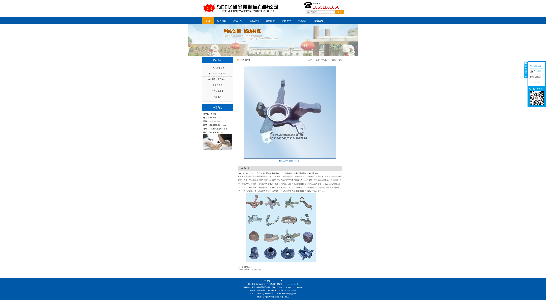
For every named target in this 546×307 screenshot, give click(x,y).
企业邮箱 (260, 297)
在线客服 (537, 71)
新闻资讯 (286, 20)
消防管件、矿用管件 (218, 73)
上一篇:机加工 (244, 267)
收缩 (526, 69)
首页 (207, 20)
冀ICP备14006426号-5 (273, 281)
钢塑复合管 (218, 85)
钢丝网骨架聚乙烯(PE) (218, 79)
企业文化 (318, 20)
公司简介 (221, 20)
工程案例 (254, 20)
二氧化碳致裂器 (218, 68)
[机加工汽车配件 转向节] (290, 112)
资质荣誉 (270, 20)
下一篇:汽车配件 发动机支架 (249, 269)
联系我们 (302, 20)
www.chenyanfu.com (264, 294)
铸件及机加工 (218, 91)
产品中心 (237, 20)
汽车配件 (218, 97)
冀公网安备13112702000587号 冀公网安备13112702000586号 (273, 284)
